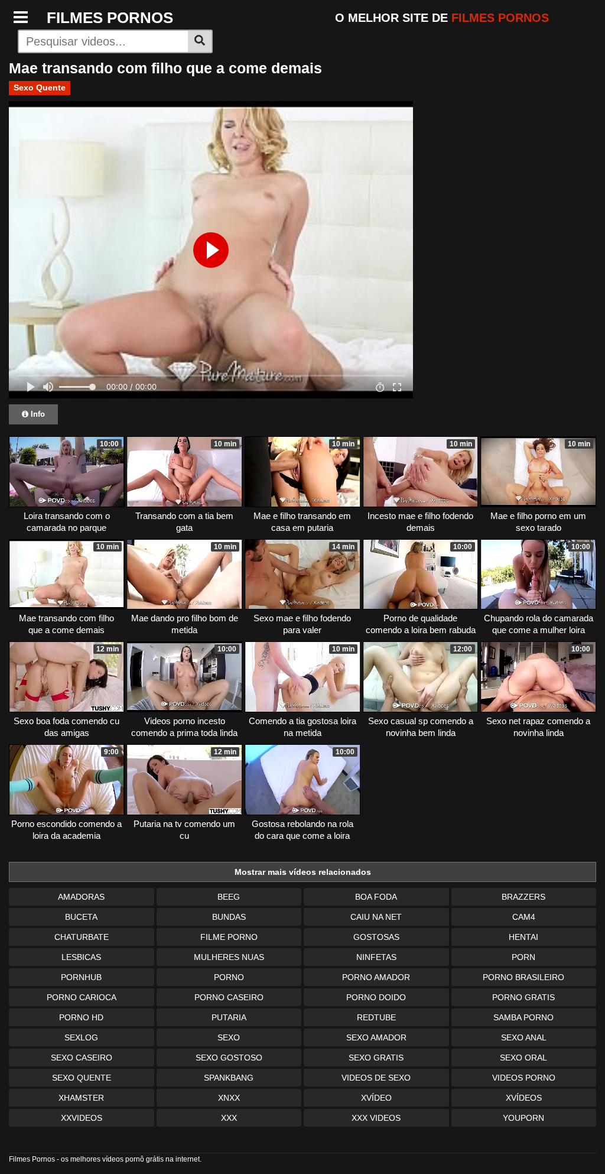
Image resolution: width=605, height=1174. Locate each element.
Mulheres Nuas (229, 957)
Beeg (228, 896)
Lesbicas (81, 957)
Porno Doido (376, 997)
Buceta (81, 917)
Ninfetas (376, 957)
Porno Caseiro (229, 997)
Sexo (228, 1037)
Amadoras (81, 896)
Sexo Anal (524, 1037)
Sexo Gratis (376, 1057)
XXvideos (81, 1118)
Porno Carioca (81, 997)
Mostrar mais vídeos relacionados (303, 872)
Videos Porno (523, 1077)
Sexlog (81, 1037)
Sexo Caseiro (81, 1057)
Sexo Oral (523, 1057)
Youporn (523, 1118)
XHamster (81, 1097)
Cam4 (523, 917)
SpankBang (228, 1077)
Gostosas (376, 937)
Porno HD (81, 1017)
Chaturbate (81, 937)
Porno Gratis (523, 997)
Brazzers (523, 896)
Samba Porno (523, 1017)
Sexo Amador (376, 1037)
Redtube (376, 1017)
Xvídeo (376, 1097)
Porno (229, 977)
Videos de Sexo (376, 1077)
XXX (229, 1118)
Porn (523, 957)
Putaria (229, 1017)
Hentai (523, 937)
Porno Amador (376, 977)
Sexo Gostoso (229, 1057)
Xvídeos (524, 1097)
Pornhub (81, 977)
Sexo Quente (40, 87)
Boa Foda (376, 896)
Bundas (229, 917)
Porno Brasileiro (523, 977)
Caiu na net (376, 917)
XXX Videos (376, 1118)
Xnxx (229, 1097)
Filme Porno (229, 937)
